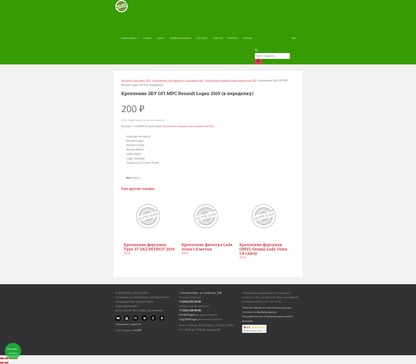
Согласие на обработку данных (259, 312)
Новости (218, 38)
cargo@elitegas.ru (190, 319)
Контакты (233, 38)
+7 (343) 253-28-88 (190, 301)
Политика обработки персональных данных (266, 307)
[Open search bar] (256, 51)
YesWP (137, 330)
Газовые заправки (180, 38)
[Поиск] (258, 61)
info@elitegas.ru (189, 314)
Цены (160, 38)
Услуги (147, 38)
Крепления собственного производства (177, 80)
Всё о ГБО (201, 38)
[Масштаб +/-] (2, 358)
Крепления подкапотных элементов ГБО (230, 80)
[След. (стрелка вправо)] (6, 363)
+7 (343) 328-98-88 (190, 310)
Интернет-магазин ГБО (135, 80)
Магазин (247, 38)
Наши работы (128, 38)
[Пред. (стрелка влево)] (2, 363)
